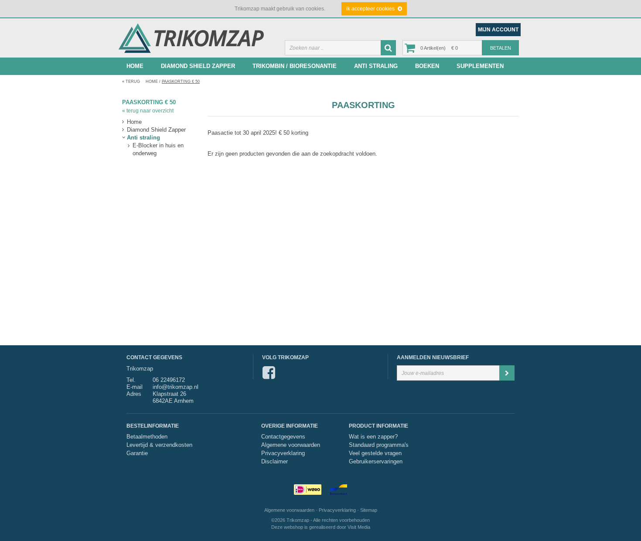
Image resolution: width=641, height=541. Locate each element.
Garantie (137, 453)
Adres (133, 394)
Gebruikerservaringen (375, 462)
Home (134, 66)
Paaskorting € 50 (181, 81)
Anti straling (376, 66)
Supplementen (480, 66)
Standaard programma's (379, 445)
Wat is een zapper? (373, 437)
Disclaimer (274, 462)
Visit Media (359, 527)
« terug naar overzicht (148, 111)
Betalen (500, 48)
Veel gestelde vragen (375, 453)
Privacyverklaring (283, 453)
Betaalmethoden (146, 437)
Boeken (427, 66)
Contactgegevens (283, 437)
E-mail (134, 387)
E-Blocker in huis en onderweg (158, 146)
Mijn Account (498, 30)
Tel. (131, 380)
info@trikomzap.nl (175, 387)
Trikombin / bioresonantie (294, 66)
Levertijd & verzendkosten (159, 445)
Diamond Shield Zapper (198, 66)
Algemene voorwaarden (290, 445)
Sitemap (368, 510)
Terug (131, 81)
